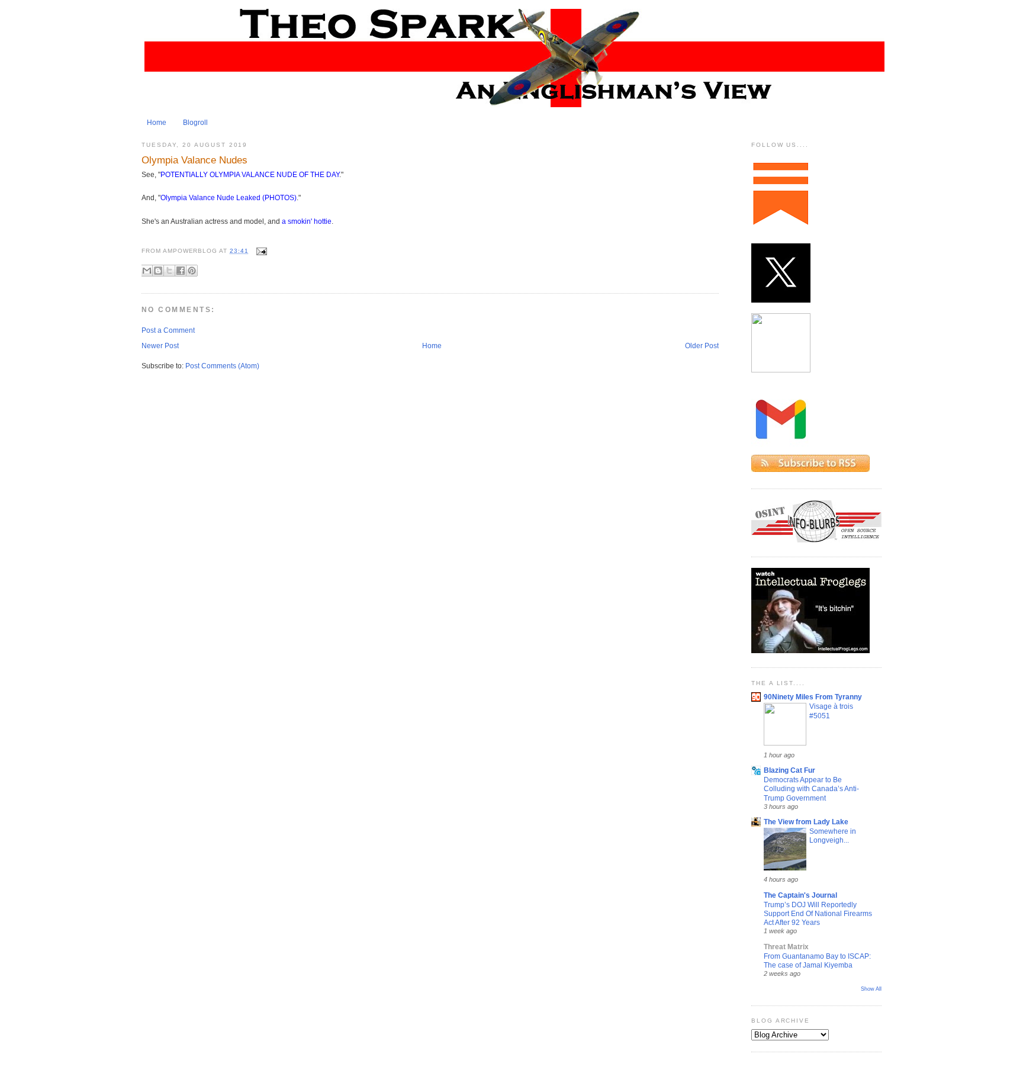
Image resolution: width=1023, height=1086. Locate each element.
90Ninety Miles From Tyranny (813, 697)
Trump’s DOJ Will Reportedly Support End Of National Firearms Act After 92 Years (818, 914)
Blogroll (195, 122)
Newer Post (160, 346)
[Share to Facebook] (180, 271)
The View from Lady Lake (806, 822)
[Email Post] (260, 251)
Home (156, 122)
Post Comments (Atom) (222, 366)
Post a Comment (168, 330)
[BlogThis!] (158, 271)
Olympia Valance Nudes (194, 160)
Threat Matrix (786, 947)
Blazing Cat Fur (789, 770)
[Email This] (147, 271)
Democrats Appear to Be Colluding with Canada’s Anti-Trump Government (811, 789)
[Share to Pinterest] (192, 271)
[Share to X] (169, 271)
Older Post (702, 346)
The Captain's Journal (800, 895)
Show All (871, 989)
